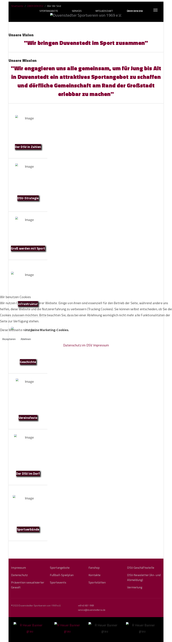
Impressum (101, 345)
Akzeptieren (9, 339)
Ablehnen (26, 339)
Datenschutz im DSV (78, 345)
